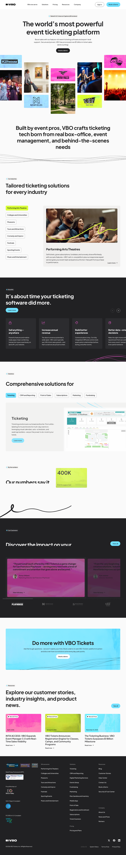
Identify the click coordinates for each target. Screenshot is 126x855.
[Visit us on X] (109, 840)
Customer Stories (105, 773)
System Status (94, 847)
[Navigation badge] (12, 765)
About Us (102, 812)
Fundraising (74, 787)
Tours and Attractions (48, 782)
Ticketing (73, 769)
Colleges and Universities (50, 773)
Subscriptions (75, 814)
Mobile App (74, 801)
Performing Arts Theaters (49, 769)
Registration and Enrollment (79, 810)
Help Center (103, 778)
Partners (101, 821)
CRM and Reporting (76, 773)
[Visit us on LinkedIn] (119, 840)
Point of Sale (74, 805)
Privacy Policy (116, 847)
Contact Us (102, 782)
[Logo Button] (17, 604)
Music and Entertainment (49, 801)
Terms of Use (105, 847)
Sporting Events (46, 796)
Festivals (44, 792)
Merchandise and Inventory (79, 796)
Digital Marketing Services (79, 778)
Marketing (73, 792)
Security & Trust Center (107, 792)
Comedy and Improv (48, 787)
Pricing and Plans (76, 830)
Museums (44, 778)
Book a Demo (103, 787)
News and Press (104, 817)
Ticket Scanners (75, 819)
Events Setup (74, 782)
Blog (100, 769)
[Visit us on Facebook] (114, 840)
